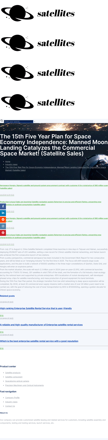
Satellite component (13, 377)
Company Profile (12, 397)
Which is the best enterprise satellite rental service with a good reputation (39, 341)
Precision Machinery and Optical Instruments (24, 385)
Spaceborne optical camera (17, 381)
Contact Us (10, 406)
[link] (34, 121)
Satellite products (12, 372)
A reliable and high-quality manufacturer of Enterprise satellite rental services (41, 324)
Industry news (11, 164)
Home (7, 161)
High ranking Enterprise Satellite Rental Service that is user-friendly (36, 308)
